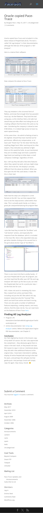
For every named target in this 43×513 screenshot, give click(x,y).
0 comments (10, 25)
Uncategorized (33, 23)
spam (6, 441)
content (7, 435)
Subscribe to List (10, 482)
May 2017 (7, 407)
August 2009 (8, 417)
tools (6, 444)
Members (8, 487)
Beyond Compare (10, 456)
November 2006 (9, 420)
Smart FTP (7, 459)
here (26, 310)
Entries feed (8, 494)
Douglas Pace (11, 23)
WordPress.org (9, 500)
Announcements (10, 432)
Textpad (7, 463)
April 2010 (7, 413)
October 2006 (9, 423)
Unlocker (7, 466)
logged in (16, 395)
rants (6, 438)
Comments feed (9, 497)
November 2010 (9, 410)
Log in (6, 490)
